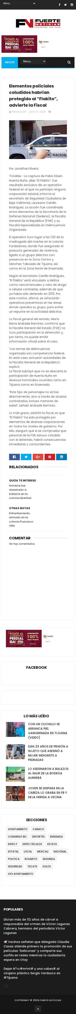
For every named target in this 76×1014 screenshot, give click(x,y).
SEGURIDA (49, 859)
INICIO (10, 62)
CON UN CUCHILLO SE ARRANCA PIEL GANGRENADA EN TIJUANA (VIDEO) (47, 731)
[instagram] (72, 5)
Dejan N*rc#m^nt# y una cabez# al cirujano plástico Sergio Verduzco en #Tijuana (32, 973)
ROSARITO (31, 859)
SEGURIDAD (15, 866)
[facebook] (59, 5)
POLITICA (13, 859)
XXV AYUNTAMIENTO (20, 874)
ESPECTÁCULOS (32, 844)
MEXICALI (42, 851)
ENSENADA (56, 836)
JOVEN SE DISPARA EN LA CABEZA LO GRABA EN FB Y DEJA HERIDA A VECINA (47, 792)
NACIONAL (60, 851)
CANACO (38, 829)
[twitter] (65, 5)
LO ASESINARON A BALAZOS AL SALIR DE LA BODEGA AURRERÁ (48, 773)
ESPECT (12, 844)
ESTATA (52, 844)
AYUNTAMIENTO (17, 829)
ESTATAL (13, 851)
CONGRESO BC (17, 836)
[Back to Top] (38, 1008)
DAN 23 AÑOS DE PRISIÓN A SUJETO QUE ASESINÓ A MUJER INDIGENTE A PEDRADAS (48, 753)
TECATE (32, 866)
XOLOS (46, 866)
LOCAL (28, 851)
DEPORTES (38, 836)
